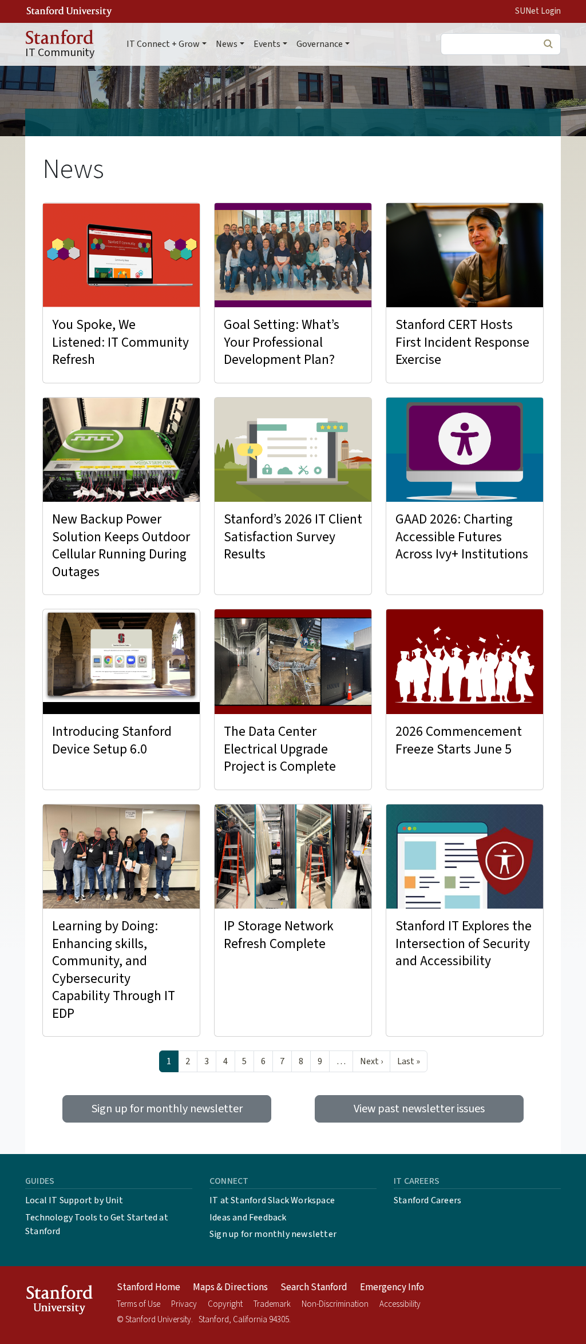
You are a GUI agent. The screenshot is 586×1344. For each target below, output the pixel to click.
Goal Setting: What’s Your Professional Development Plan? (281, 342)
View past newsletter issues (419, 1109)
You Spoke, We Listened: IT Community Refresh (120, 342)
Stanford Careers (427, 1200)
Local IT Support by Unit (74, 1200)
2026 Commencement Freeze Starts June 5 (458, 740)
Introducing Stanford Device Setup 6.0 (112, 740)
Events (267, 44)
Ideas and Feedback (248, 1217)
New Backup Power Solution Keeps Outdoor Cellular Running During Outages (121, 545)
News (226, 44)
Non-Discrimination (335, 1304)
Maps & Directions (230, 1287)
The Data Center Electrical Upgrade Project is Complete (280, 749)
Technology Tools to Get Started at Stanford (96, 1224)
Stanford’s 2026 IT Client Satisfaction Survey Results (293, 537)
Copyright (225, 1304)
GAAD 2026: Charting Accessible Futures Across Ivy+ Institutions (461, 537)
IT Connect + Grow (163, 44)
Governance (319, 44)
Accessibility (400, 1304)
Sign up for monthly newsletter (167, 1109)
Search (547, 43)
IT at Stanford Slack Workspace (272, 1200)
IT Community (59, 53)
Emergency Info (392, 1287)
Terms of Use (138, 1304)
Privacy (184, 1304)
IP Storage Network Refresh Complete (279, 935)
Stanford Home (148, 1287)
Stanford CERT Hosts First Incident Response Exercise (462, 342)
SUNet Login (538, 11)
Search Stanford (313, 1287)
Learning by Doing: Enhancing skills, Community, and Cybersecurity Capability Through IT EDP (113, 970)
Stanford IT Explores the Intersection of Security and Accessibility (463, 943)
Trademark (272, 1304)
